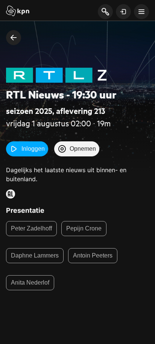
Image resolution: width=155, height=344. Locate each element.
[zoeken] (105, 12)
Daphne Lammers (35, 255)
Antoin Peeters (92, 255)
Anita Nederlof (30, 282)
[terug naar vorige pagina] (13, 37)
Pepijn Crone (84, 228)
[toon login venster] (123, 11)
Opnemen (83, 148)
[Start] (18, 11)
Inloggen (33, 148)
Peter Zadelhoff (31, 228)
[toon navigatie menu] (141, 11)
